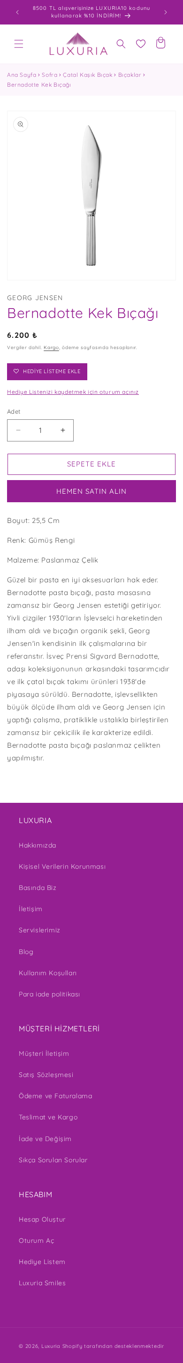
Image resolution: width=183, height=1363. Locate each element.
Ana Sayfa (21, 74)
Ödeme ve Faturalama (55, 1096)
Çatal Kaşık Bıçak (87, 74)
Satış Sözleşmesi (46, 1074)
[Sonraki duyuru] (165, 12)
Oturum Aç (36, 1240)
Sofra (49, 74)
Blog (26, 951)
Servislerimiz (40, 930)
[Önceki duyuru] (17, 12)
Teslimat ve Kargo (48, 1117)
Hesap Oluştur (42, 1219)
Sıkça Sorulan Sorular (53, 1160)
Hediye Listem (42, 1261)
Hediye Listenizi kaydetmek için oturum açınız (73, 391)
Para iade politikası (49, 994)
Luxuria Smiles (42, 1283)
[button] (18, 43)
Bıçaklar (130, 74)
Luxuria (51, 1346)
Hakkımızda (37, 845)
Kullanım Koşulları (48, 973)
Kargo (51, 347)
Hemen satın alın (91, 491)
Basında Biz (38, 887)
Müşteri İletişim (44, 1053)
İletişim (31, 909)
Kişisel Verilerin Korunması (62, 866)
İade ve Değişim (45, 1138)
